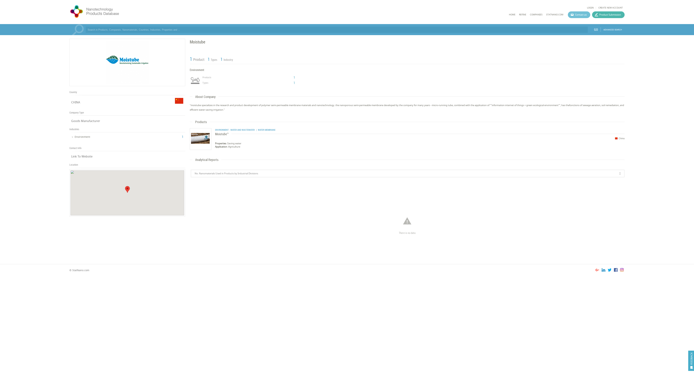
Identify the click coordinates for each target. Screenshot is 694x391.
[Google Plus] (597, 270)
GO (596, 29)
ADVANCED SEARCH (612, 29)
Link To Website (82, 156)
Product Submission (610, 14)
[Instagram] (622, 270)
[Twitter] (609, 270)
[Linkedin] (603, 270)
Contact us (581, 14)
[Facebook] (616, 270)
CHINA (75, 102)
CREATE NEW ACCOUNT (610, 7)
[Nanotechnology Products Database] (105, 12)
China (622, 138)
